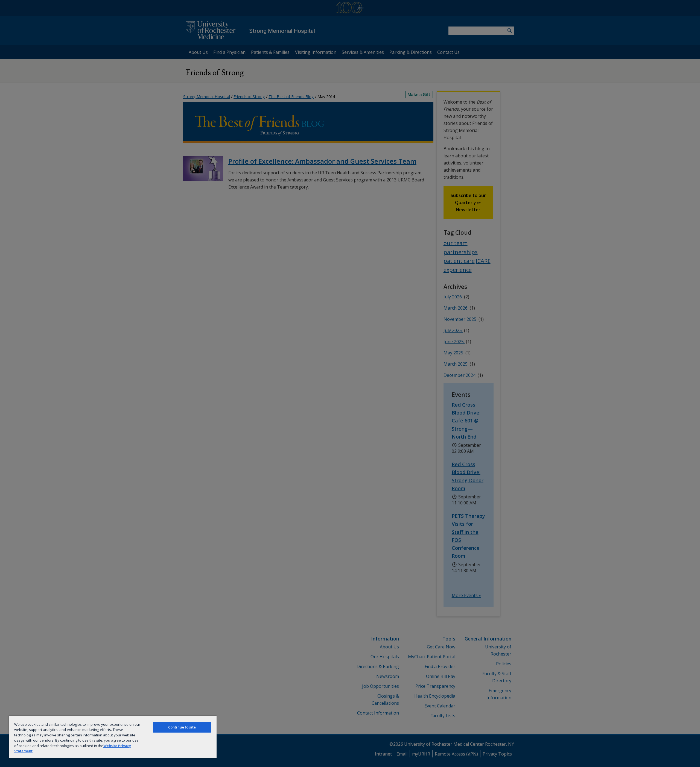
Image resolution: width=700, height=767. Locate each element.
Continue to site (182, 727)
